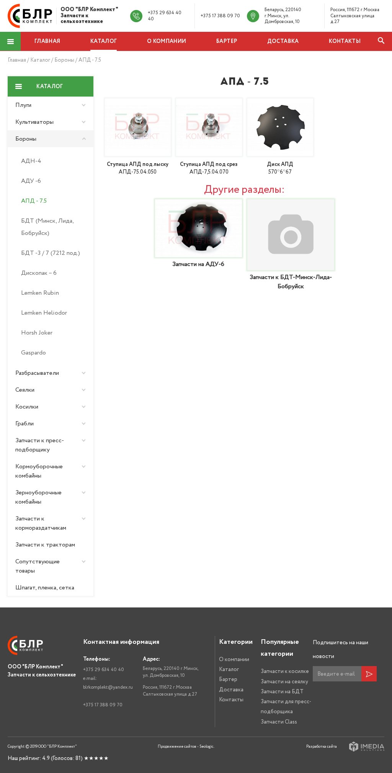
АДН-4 (31, 161)
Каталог (103, 41)
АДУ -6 (31, 181)
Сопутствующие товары (37, 566)
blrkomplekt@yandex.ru (108, 687)
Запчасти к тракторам (45, 544)
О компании (166, 41)
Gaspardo (33, 352)
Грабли (24, 423)
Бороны (64, 60)
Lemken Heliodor (44, 313)
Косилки (26, 406)
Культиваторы (34, 122)
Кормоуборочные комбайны (39, 471)
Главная (47, 41)
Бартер (226, 41)
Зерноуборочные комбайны (38, 497)
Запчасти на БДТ (282, 691)
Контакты (345, 41)
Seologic (206, 746)
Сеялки (24, 390)
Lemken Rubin (40, 293)
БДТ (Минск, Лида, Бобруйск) (47, 227)
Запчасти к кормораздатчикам (40, 523)
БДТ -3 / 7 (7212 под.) (50, 253)
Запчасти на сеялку (284, 681)
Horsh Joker (36, 332)
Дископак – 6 (39, 273)
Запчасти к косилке (285, 671)
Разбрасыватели (37, 373)
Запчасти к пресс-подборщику (39, 445)
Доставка (283, 41)
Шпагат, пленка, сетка (44, 587)
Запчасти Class (279, 721)
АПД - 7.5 (89, 60)
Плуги (23, 105)
